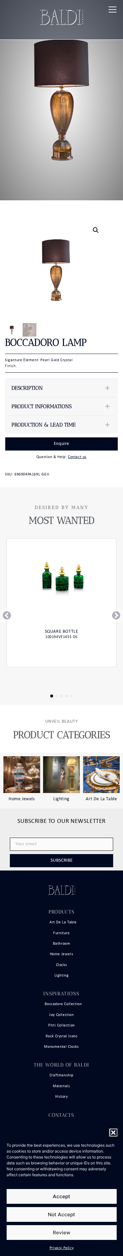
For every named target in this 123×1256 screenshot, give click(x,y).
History (61, 1097)
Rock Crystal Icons (62, 1036)
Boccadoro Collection (63, 1004)
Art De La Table (101, 798)
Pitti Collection (61, 1025)
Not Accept (61, 1214)
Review (61, 1232)
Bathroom (62, 944)
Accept (61, 1196)
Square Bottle (61, 631)
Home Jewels (22, 798)
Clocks (61, 965)
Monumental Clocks (61, 1047)
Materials (61, 1086)
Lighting (61, 798)
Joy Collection (61, 1015)
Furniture (61, 933)
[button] (113, 1132)
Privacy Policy (61, 1248)
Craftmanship (61, 1075)
